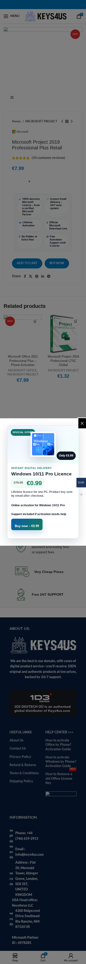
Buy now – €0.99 (27, 526)
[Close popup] (82, 423)
